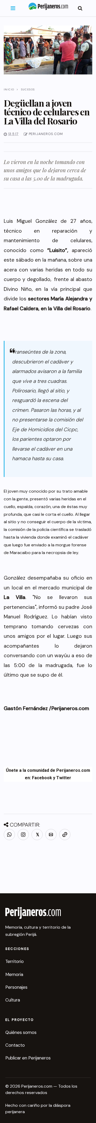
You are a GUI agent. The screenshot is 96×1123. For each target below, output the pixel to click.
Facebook (42, 777)
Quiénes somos (21, 1032)
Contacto (15, 1045)
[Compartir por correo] (51, 834)
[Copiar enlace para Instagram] (23, 834)
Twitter (63, 777)
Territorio (14, 961)
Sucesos (28, 89)
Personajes (16, 987)
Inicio (9, 89)
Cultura (12, 1000)
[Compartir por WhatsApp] (9, 834)
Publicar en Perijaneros (28, 1058)
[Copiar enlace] (64, 834)
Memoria (14, 974)
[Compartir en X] (37, 834)
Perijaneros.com (70, 708)
